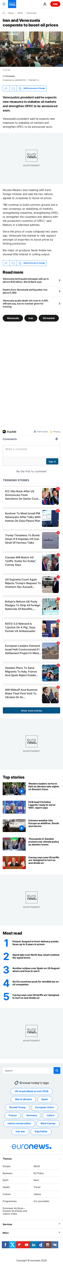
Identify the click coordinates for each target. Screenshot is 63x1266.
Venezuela (31, 13)
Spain (44, 1099)
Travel (37, 1187)
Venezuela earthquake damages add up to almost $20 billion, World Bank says (26, 280)
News (11, 13)
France (13, 1115)
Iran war (20, 1131)
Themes (7, 1158)
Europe (6, 1166)
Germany (31, 1115)
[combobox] (31, 1070)
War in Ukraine (23, 1099)
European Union (44, 1107)
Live (55, 4)
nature (50, 1115)
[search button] (57, 1070)
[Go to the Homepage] (12, 4)
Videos (37, 1194)
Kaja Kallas (41, 1131)
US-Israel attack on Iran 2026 (31, 1091)
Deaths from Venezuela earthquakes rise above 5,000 (25, 291)
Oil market (49, 318)
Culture (7, 1194)
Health (6, 1187)
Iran (31, 318)
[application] (31, 49)
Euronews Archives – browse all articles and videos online (15, 1211)
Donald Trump (17, 1107)
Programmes (10, 1201)
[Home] (4, 13)
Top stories (14, 777)
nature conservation (19, 1123)
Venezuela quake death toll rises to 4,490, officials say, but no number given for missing (25, 303)
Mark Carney (48, 1123)
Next (36, 1180)
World (20, 13)
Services (7, 1224)
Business (7, 1173)
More (6, 1232)
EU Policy (39, 1173)
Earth (5, 1180)
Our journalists (41, 1201)
